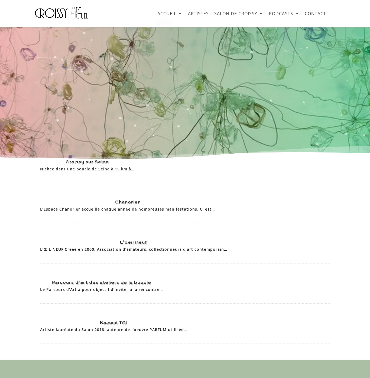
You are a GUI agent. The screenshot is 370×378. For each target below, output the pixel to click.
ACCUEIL (166, 13)
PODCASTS (281, 13)
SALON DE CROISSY (235, 13)
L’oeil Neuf (133, 242)
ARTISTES (198, 13)
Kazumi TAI (113, 322)
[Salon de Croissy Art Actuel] (65, 24)
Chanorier (127, 202)
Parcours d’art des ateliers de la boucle (101, 282)
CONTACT (315, 13)
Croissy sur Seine (87, 161)
